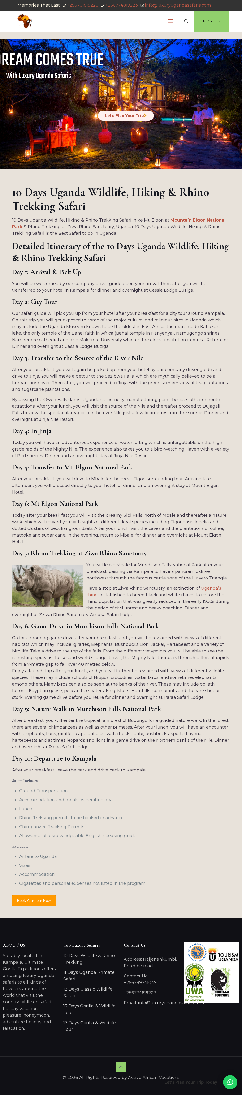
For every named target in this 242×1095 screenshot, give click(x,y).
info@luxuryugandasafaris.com (178, 5)
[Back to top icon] (121, 1067)
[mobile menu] (171, 21)
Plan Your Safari (211, 21)
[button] (230, 1082)
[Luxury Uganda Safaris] (24, 21)
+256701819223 (82, 5)
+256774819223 (121, 5)
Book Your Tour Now (34, 901)
